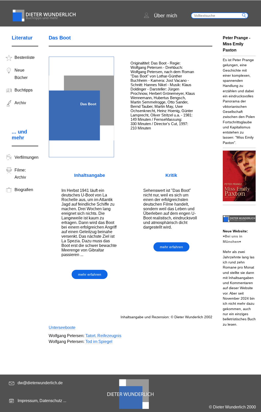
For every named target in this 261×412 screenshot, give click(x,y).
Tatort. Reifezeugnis (103, 336)
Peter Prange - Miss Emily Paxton (236, 44)
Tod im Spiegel (98, 341)
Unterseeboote (62, 327)
